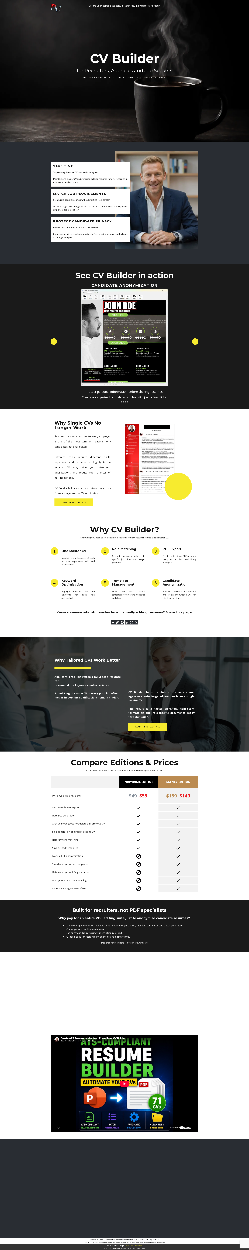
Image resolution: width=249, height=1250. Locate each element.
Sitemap (138, 1245)
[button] (54, 341)
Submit (193, 1162)
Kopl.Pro (129, 1245)
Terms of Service (208, 1173)
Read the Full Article (147, 727)
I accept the (214, 1173)
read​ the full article (73, 502)
